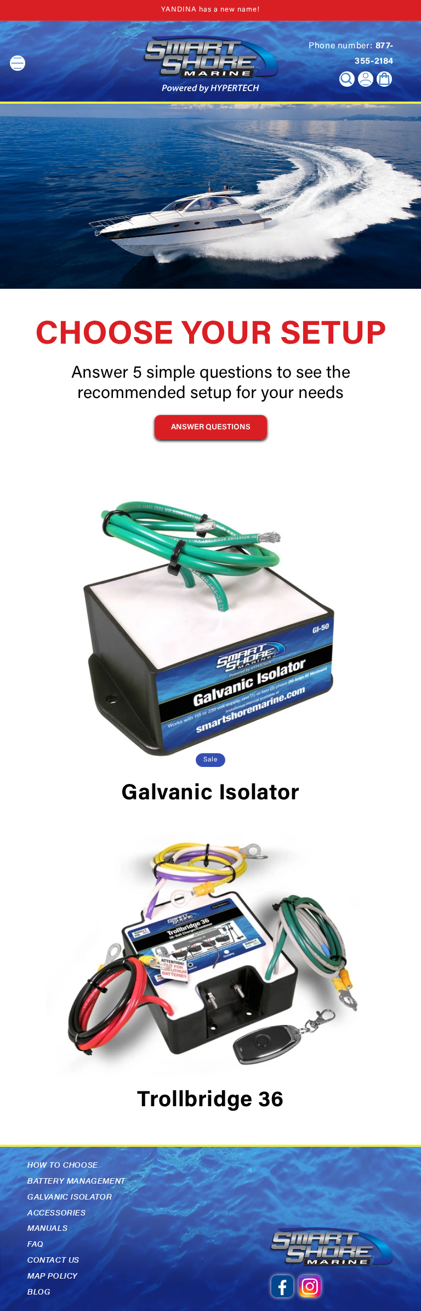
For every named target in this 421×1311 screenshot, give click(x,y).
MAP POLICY (52, 1275)
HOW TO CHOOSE (62, 1165)
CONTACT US (53, 1260)
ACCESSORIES (56, 1212)
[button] (347, 79)
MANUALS (47, 1228)
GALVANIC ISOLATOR (69, 1196)
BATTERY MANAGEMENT (76, 1180)
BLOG (38, 1291)
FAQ (35, 1244)
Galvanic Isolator (210, 794)
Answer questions (211, 428)
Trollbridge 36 (210, 1101)
